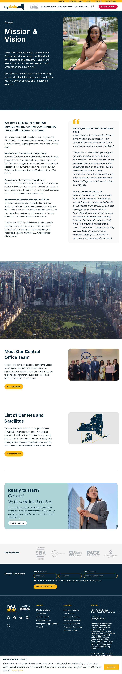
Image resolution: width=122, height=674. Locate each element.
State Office (41, 613)
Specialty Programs (71, 617)
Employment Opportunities (47, 624)
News (88, 1)
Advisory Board (42, 617)
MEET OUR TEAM (13, 387)
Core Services (69, 613)
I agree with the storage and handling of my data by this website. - (69, 580)
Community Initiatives (72, 620)
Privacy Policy (95, 580)
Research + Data (81, 6)
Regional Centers (43, 620)
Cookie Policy (17, 670)
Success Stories (76, 1)
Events (99, 1)
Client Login (110, 1)
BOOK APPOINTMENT (108, 6)
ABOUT (61, 1)
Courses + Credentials (72, 627)
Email (90, 571)
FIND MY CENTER (14, 454)
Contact (39, 627)
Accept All (111, 667)
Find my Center (17, 523)
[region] (61, 665)
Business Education (65, 6)
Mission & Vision (43, 610)
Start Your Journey (71, 610)
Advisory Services (48, 6)
